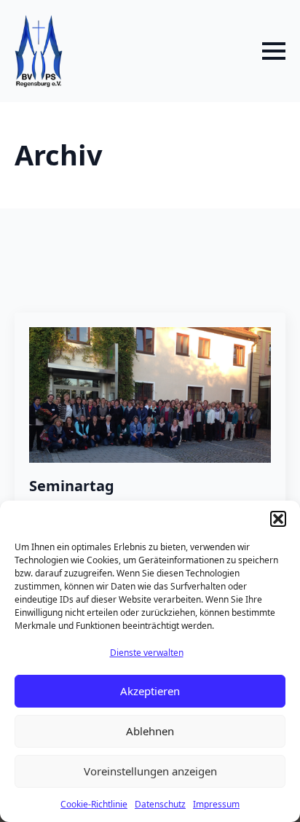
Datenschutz (160, 804)
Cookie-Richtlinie (93, 804)
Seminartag (71, 486)
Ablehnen (150, 731)
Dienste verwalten (146, 652)
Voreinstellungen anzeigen (150, 771)
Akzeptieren (150, 691)
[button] (278, 519)
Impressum (216, 804)
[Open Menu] (273, 51)
